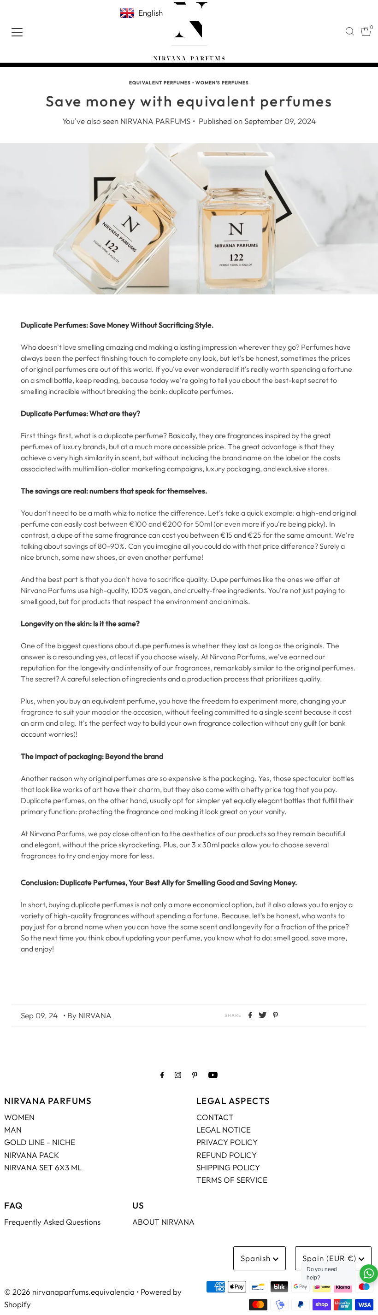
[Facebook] (162, 1074)
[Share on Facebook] (251, 1015)
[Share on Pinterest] (275, 1015)
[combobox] (350, 31)
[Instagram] (178, 1074)
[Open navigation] (17, 31)
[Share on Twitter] (263, 1015)
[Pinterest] (194, 1074)
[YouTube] (213, 1074)
